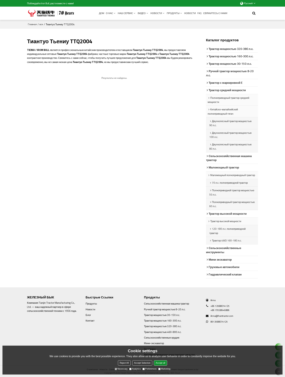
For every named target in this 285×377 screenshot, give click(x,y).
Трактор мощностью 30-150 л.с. (162, 315)
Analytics (136, 369)
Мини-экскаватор (154, 343)
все (41, 24)
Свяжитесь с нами (215, 13)
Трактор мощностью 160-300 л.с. (162, 321)
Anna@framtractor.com (221, 316)
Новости (156, 13)
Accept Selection (142, 363)
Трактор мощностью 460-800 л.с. (162, 332)
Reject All (124, 363)
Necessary (122, 369)
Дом (101, 13)
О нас (109, 13)
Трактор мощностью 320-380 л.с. (162, 326)
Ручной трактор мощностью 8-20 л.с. (165, 309)
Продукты (173, 13)
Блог (88, 315)
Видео (142, 13)
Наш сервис (125, 13)
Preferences (151, 369)
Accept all (160, 363)
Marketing (165, 369)
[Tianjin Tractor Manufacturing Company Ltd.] (52, 13)
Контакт (90, 321)
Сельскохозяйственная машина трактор (166, 303)
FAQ (199, 13)
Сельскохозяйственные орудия (161, 338)
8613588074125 (219, 321)
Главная (32, 24)
